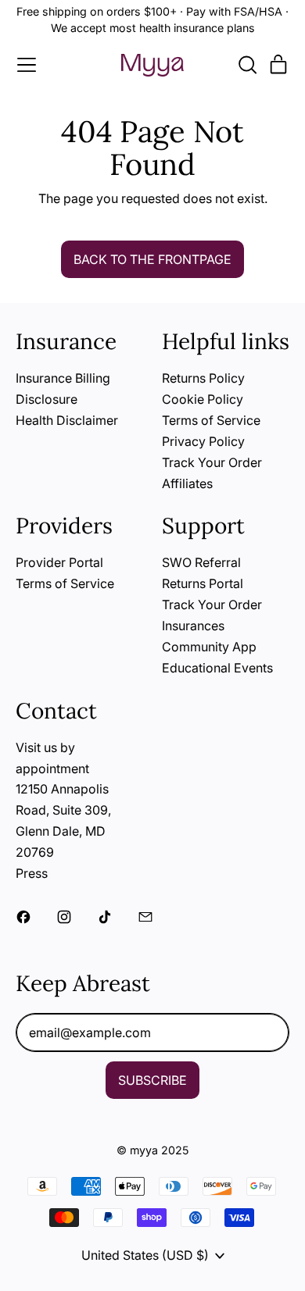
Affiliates (187, 483)
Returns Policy (203, 378)
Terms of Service (211, 420)
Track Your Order (212, 462)
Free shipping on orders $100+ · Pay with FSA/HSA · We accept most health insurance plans (152, 19)
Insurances (193, 625)
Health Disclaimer (67, 420)
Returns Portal (202, 583)
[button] (247, 65)
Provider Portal (59, 562)
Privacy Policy (203, 441)
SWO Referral (201, 562)
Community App (209, 646)
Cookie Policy (202, 399)
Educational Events (217, 668)
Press (32, 873)
